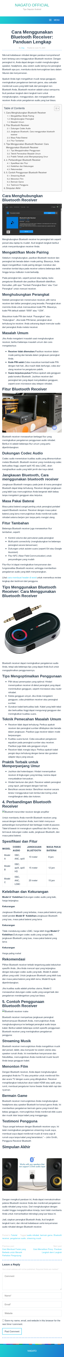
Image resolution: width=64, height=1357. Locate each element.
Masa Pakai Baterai (19, 137)
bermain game (46, 1235)
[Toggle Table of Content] (55, 108)
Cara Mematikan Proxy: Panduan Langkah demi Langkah (47, 1249)
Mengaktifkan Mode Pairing (22, 115)
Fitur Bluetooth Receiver (17, 125)
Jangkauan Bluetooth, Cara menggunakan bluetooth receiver (33, 133)
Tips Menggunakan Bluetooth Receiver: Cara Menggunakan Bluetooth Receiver (27, 145)
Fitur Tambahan (17, 140)
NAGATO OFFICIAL (32, 5)
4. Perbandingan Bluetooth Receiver (23, 159)
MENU (56, 20)
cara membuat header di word (22, 577)
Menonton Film (17, 178)
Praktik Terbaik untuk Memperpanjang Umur (29, 156)
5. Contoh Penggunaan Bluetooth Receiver (26, 172)
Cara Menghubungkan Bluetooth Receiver (26, 112)
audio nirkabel (33, 1235)
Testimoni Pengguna (19, 184)
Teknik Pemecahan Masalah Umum (26, 153)
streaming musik (34, 1238)
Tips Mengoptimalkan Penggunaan (25, 150)
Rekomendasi (16, 169)
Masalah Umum (17, 122)
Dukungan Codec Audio (21, 128)
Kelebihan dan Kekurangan (22, 166)
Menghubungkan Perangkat (22, 118)
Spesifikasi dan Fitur (19, 163)
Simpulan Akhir (13, 188)
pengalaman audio (18, 1238)
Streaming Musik (18, 175)
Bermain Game (17, 181)
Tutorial (14, 1235)
